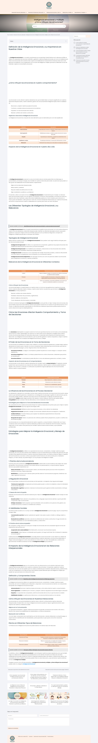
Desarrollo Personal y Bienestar (18, 12)
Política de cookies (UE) (23, 736)
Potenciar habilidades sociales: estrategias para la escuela (82, 48)
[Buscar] (64, 26)
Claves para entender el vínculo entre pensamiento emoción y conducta (82, 61)
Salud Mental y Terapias (80, 12)
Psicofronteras (50, 736)
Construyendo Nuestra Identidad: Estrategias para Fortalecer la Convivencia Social (83, 57)
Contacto (31, 736)
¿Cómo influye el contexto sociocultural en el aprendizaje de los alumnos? (83, 44)
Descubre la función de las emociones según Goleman (57, 669)
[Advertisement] (38, 53)
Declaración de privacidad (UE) (40, 736)
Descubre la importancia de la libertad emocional (18, 669)
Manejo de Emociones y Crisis (53, 12)
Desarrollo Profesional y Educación (36, 12)
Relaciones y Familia (67, 12)
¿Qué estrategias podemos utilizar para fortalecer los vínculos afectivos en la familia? (83, 52)
